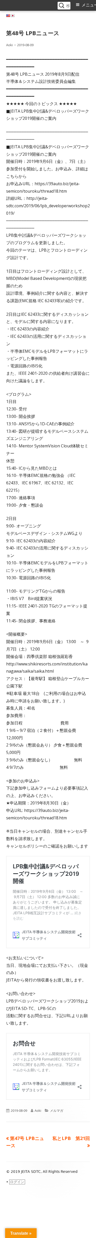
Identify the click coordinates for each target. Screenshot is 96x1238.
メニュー (89, 5)
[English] (8, 15)
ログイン (17, 1182)
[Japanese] (13, 15)
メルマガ (56, 1110)
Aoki (9, 45)
